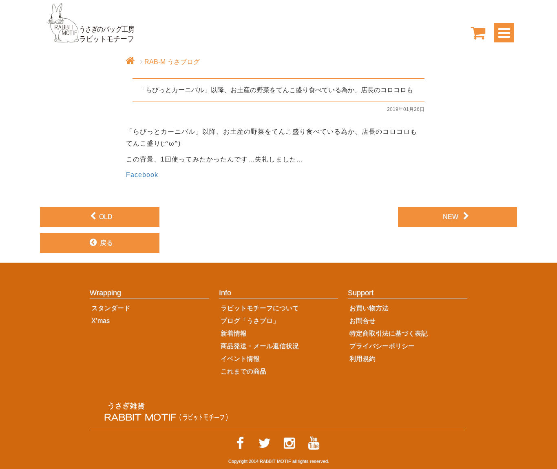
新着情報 (234, 333)
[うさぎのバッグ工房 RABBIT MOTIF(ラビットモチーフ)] (90, 22)
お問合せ (362, 320)
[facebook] (240, 443)
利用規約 (362, 358)
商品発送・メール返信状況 (260, 346)
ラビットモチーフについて (260, 308)
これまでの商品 (243, 371)
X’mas (100, 320)
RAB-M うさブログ (172, 61)
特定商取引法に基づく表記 (388, 333)
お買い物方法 (369, 308)
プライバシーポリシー (382, 346)
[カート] (478, 32)
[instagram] (289, 443)
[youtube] (313, 443)
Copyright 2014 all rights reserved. (278, 461)
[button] (149, 295)
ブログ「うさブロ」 (250, 320)
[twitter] (264, 443)
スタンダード (110, 308)
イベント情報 (240, 358)
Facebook (142, 174)
